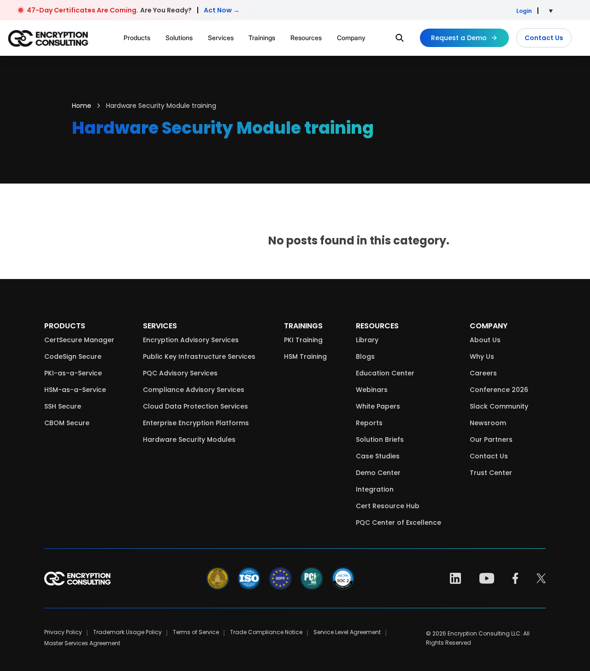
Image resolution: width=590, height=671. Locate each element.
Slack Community (499, 406)
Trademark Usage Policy (127, 632)
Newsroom (488, 423)
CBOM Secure (66, 423)
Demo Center (378, 472)
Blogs (365, 356)
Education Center (385, 373)
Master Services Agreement (82, 643)
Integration (375, 489)
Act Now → (222, 10)
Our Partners (491, 439)
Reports (369, 423)
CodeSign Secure (72, 356)
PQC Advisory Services (180, 373)
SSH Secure (62, 406)
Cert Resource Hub (387, 506)
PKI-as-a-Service (73, 373)
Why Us (482, 356)
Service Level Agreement (347, 632)
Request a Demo (459, 37)
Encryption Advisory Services (191, 339)
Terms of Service (196, 632)
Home (81, 105)
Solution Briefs (380, 439)
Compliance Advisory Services (193, 389)
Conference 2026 (499, 389)
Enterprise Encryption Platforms (196, 423)
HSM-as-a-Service (75, 389)
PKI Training (303, 339)
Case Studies (378, 456)
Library (367, 339)
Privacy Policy (63, 632)
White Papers (378, 406)
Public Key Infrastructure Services (199, 356)
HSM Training (305, 356)
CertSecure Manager (79, 339)
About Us (485, 339)
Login (524, 11)
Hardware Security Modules (189, 439)
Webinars (372, 389)
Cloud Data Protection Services (195, 406)
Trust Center (491, 472)
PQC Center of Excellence (398, 522)
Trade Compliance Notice (266, 632)
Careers (483, 373)
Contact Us (544, 37)
